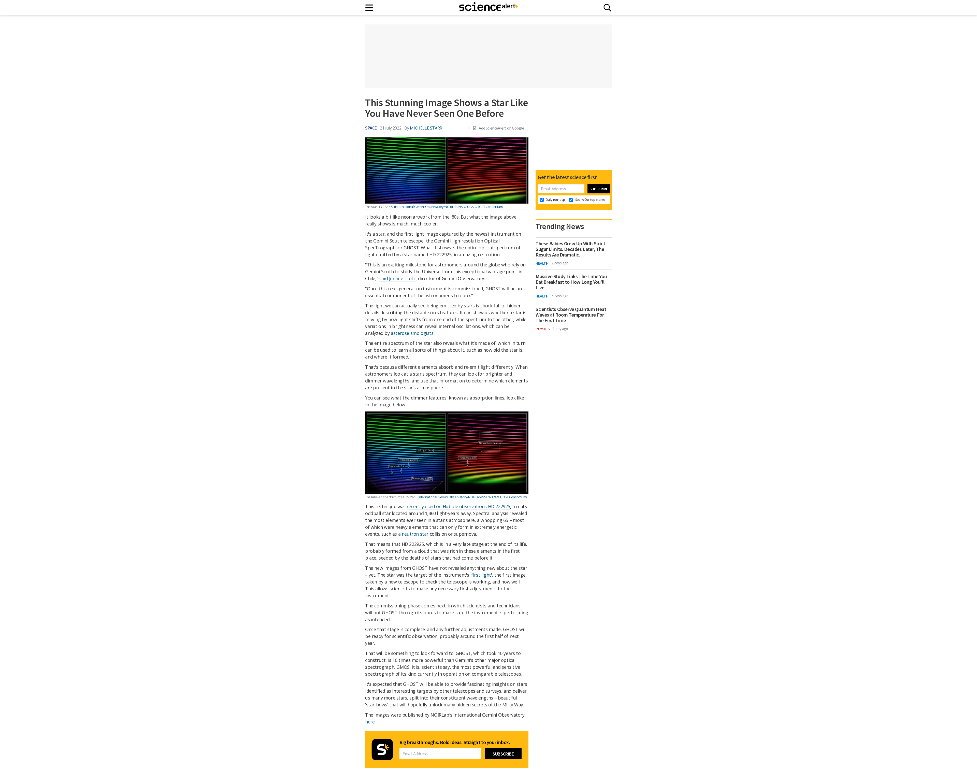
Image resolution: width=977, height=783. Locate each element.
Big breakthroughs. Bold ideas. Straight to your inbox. (454, 742)
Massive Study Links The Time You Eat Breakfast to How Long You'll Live (571, 282)
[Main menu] (369, 7)
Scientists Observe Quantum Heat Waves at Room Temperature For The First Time (571, 314)
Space (371, 128)
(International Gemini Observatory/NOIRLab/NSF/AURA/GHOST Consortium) (448, 206)
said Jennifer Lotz (397, 278)
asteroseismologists (412, 333)
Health (542, 263)
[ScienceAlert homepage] (488, 7)
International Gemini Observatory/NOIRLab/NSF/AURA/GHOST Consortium (472, 497)
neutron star (415, 534)
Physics (543, 328)
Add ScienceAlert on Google (501, 128)
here (370, 722)
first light (481, 575)
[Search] (607, 7)
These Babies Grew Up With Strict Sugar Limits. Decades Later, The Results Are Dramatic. (570, 249)
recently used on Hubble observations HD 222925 (458, 506)
